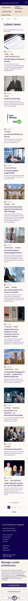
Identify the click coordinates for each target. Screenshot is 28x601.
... (21, 507)
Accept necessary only (14, 591)
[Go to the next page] (24, 507)
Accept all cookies (14, 585)
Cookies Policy (20, 575)
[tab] (7, 7)
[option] (14, 53)
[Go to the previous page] (3, 507)
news (8, 18)
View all (14, 512)
